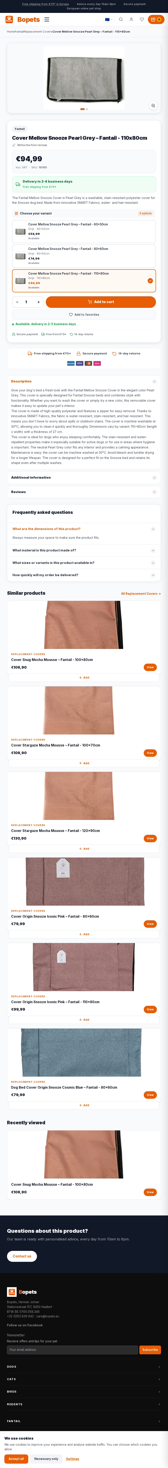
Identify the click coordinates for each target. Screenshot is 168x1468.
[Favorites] (141, 19)
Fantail (19, 31)
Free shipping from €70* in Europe (45, 4)
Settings (72, 1459)
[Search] (120, 19)
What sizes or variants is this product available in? (53, 563)
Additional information (31, 477)
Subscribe (150, 1349)
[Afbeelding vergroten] (153, 105)
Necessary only (46, 1459)
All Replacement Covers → (141, 593)
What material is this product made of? (44, 550)
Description (21, 381)
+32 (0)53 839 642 (20, 1316)
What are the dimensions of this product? (46, 529)
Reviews (18, 492)
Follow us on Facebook (25, 1325)
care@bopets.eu (47, 1316)
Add (86, 677)
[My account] (131, 19)
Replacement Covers (38, 31)
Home (11, 31)
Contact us (22, 1256)
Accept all (16, 1459)
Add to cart (104, 302)
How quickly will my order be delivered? (45, 575)
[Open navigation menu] (46, 19)
